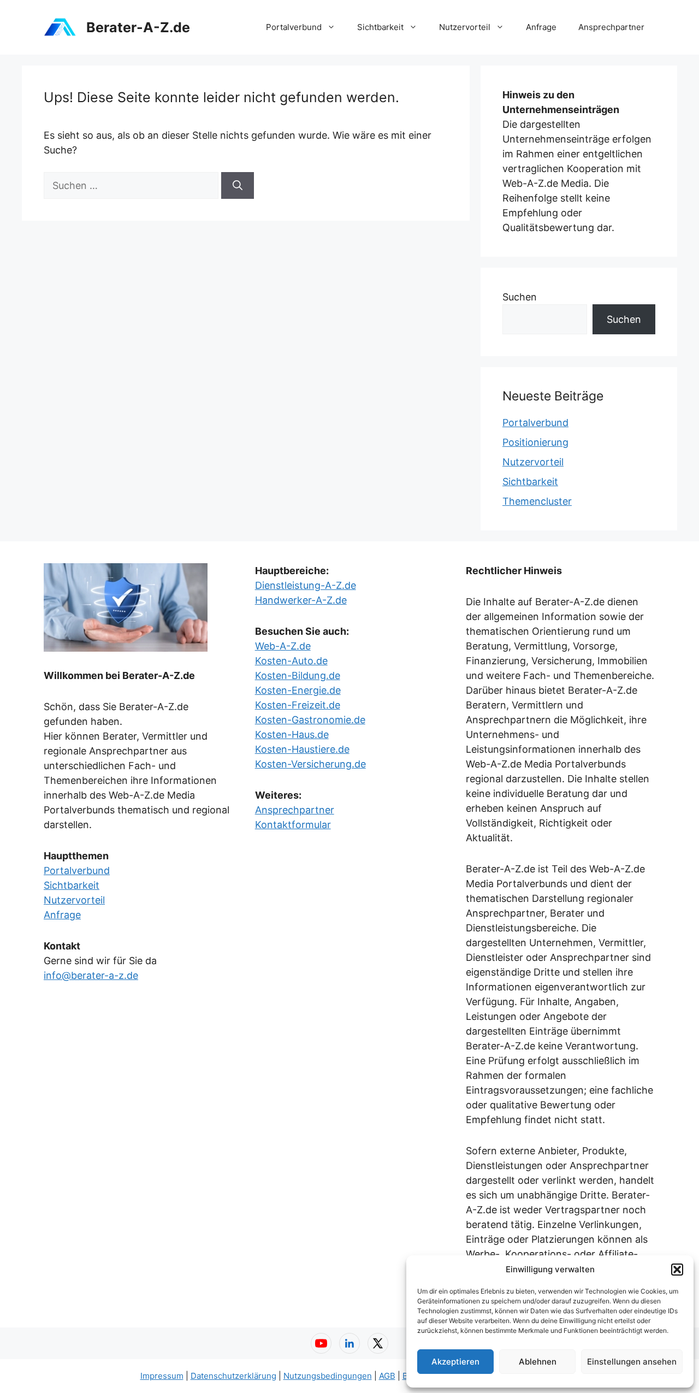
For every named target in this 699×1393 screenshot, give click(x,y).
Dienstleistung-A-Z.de (305, 585)
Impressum (161, 1376)
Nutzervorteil (464, 27)
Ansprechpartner (611, 27)
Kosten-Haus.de (292, 734)
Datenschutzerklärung (233, 1376)
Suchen (519, 297)
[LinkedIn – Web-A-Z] (349, 1343)
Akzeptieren (455, 1361)
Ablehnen (537, 1361)
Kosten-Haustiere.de (302, 749)
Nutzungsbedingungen (327, 1376)
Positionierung (535, 442)
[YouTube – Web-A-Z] (321, 1343)
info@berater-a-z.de (91, 975)
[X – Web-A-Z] (378, 1343)
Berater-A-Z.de (138, 27)
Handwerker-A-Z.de (301, 600)
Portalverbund (294, 27)
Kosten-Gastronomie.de (310, 719)
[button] (677, 1269)
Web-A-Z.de (283, 646)
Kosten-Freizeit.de (297, 705)
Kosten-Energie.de (298, 690)
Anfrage (541, 27)
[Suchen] (237, 185)
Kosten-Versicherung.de (310, 764)
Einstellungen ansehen (632, 1361)
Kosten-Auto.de (291, 660)
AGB (387, 1376)
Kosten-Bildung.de (297, 675)
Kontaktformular (293, 824)
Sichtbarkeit (380, 27)
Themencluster (537, 501)
